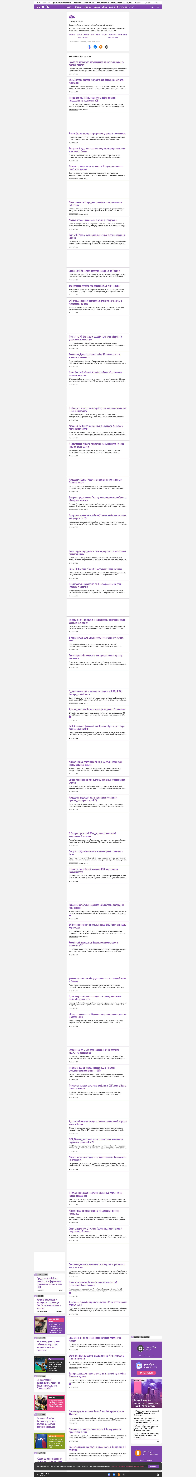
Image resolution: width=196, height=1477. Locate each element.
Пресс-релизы (83, 37)
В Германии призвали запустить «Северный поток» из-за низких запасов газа (95, 1194)
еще (158, 1441)
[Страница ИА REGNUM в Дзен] (106, 47)
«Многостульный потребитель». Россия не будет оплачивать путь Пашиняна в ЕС (48, 1384)
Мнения (87, 7)
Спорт (51, 1359)
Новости (68, 7)
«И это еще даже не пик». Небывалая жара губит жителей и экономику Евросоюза (49, 1345)
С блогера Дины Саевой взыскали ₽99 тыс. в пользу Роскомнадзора (93, 870)
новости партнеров (141, 1337)
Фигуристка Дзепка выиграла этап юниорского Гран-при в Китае (96, 852)
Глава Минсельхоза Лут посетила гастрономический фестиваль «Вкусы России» (93, 1283)
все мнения (59, 1311)
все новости (40, 1290)
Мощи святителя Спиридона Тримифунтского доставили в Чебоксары (56, 1404)
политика (41, 1338)
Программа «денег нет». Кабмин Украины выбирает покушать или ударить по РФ (97, 516)
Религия (52, 1397)
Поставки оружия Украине (84, 3)
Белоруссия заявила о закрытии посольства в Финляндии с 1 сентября (97, 1448)
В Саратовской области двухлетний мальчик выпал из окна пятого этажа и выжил (96, 445)
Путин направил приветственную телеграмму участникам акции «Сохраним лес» (95, 997)
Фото (92, 34)
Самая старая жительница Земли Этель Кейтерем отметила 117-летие (96, 1412)
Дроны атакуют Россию (62, 3)
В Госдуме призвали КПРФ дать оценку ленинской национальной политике (92, 834)
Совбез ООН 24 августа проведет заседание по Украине (94, 270)
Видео (97, 7)
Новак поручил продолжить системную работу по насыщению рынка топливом (97, 552)
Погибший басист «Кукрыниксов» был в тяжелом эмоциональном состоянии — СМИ (92, 1069)
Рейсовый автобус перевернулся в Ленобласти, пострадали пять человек (96, 906)
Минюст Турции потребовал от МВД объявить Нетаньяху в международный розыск (95, 763)
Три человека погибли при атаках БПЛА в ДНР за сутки (94, 285)
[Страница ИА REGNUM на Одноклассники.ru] (100, 47)
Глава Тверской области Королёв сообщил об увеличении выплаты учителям (95, 373)
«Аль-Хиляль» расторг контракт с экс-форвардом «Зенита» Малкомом (56, 1366)
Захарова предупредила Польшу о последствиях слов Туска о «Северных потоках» (97, 498)
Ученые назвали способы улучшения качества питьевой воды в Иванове (97, 979)
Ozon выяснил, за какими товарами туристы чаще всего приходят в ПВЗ (56, 1443)
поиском (85, 25)
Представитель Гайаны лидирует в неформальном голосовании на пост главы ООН (49, 1282)
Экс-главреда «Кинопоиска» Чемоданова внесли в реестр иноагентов (95, 656)
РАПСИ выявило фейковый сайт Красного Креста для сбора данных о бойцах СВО (96, 727)
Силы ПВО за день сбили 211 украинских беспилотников (95, 569)
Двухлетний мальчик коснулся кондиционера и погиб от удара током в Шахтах (98, 1122)
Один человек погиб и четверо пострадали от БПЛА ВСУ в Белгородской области (95, 692)
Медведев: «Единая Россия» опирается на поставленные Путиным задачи (95, 481)
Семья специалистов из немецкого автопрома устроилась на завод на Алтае (97, 1265)
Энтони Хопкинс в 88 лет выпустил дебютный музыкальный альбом (97, 781)
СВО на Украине (103, 3)
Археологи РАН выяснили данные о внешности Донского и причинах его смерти (96, 427)
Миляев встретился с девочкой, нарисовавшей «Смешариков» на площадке (97, 1158)
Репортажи (112, 34)
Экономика (52, 1436)
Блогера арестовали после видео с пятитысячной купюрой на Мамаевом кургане (97, 1375)
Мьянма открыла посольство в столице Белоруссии (93, 220)
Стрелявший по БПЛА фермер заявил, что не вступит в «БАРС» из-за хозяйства (94, 1051)
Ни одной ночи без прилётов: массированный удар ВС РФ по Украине (146, 1403)
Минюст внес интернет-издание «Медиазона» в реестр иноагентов (94, 1212)
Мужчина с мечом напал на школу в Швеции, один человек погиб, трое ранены (96, 167)
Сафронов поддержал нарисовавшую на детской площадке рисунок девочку (96, 63)
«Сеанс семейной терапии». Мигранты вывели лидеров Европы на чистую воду (49, 1461)
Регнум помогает (125, 7)
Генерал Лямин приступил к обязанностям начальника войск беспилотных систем (97, 621)
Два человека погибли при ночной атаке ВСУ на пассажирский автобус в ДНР (98, 1303)
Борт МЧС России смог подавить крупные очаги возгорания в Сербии (97, 236)
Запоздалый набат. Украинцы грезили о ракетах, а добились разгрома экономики (46, 1422)
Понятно (153, 1466)
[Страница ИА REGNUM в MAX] (89, 47)
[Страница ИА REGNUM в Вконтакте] (95, 47)
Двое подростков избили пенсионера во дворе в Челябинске (97, 709)
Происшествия (113, 37)
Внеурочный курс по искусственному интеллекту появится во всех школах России (55, 1328)
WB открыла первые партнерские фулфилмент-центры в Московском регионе (95, 302)
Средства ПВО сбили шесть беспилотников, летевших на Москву (95, 1339)
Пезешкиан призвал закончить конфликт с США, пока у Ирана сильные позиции (97, 1087)
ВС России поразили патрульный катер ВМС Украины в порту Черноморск (97, 926)
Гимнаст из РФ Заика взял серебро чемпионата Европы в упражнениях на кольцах (95, 338)
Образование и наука (54, 1320)
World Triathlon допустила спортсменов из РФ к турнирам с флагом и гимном (96, 1357)
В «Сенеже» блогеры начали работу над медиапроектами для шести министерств (97, 409)
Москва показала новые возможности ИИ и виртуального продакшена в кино (95, 1430)
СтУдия (104, 34)
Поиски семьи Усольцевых (121, 3)
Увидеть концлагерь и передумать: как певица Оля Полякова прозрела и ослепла (49, 1303)
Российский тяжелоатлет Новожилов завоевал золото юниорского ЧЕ (93, 944)
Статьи (78, 7)
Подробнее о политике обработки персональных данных (127, 1466)
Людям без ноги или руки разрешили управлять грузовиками (97, 133)
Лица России (108, 7)
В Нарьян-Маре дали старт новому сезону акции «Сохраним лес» (96, 639)
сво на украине (140, 1380)
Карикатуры (122, 34)
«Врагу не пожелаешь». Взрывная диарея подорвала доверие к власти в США (97, 1015)
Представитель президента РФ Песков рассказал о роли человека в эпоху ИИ (95, 585)
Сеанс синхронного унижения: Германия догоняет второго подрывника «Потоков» (95, 1230)
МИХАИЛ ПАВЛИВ (42, 1311)
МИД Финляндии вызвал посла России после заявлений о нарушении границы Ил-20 (96, 1140)
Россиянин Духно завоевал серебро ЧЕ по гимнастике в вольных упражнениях (94, 355)
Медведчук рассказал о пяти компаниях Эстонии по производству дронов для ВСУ (93, 799)
